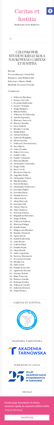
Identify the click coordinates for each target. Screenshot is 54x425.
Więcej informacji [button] (14, 410)
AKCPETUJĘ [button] (27, 417)
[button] (50, 11)
